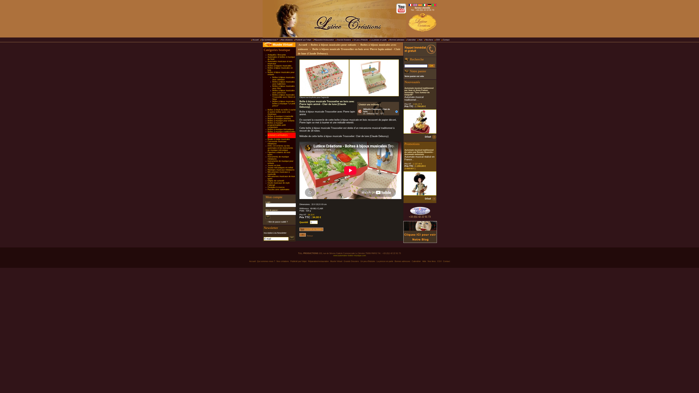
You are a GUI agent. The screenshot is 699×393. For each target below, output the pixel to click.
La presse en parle (379, 40)
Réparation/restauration (324, 40)
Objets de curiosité (276, 181)
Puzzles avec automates (278, 189)
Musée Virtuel (283, 44)
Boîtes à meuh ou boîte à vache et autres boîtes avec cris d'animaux (282, 112)
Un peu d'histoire (361, 40)
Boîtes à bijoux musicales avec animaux (283, 78)
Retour (309, 236)
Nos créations (287, 40)
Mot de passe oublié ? (278, 222)
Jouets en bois (274, 165)
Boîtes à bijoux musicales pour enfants (333, 44)
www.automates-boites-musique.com (349, 255)
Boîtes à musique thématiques (281, 129)
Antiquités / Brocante (277, 55)
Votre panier (418, 71)
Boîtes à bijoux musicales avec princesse (283, 91)
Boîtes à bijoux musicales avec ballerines (283, 83)
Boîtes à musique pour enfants (281, 121)
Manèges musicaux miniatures (281, 170)
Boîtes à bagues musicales (279, 66)
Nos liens (429, 40)
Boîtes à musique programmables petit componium (277, 125)
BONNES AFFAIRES (278, 135)
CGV (438, 40)
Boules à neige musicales (279, 139)
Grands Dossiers (344, 40)
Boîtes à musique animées (279, 118)
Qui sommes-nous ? (269, 40)
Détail (428, 137)
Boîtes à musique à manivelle (280, 116)
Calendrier (411, 40)
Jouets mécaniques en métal (280, 167)
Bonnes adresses (397, 40)
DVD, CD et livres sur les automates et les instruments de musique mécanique (280, 148)
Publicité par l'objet (303, 40)
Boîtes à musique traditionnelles (281, 131)
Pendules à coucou (276, 187)
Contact (446, 40)
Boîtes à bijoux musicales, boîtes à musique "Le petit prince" (283, 103)
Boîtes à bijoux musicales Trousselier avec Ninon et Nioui (283, 97)
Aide (420, 40)
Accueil (255, 40)
